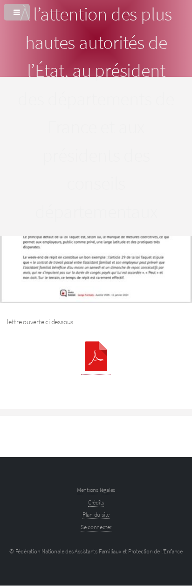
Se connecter (96, 527)
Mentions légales (96, 490)
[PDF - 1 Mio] (96, 358)
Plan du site (96, 514)
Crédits (96, 502)
